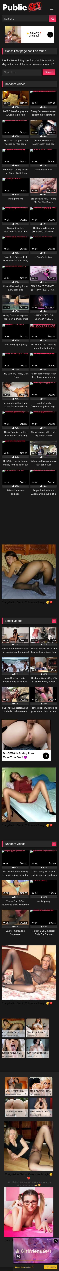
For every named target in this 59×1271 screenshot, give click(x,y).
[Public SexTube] (24, 7)
